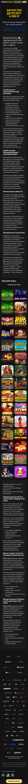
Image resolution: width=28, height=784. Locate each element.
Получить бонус (14, 781)
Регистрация (18, 1)
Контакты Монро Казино (14, 758)
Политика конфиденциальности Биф (14, 756)
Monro (7, 2)
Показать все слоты (14, 285)
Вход (24, 1)
